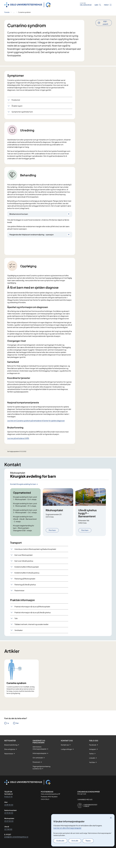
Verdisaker (18, 630)
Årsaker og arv (17, 106)
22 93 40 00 (8, 813)
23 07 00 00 (8, 821)
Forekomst (16, 100)
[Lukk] (110, 817)
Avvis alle (75, 841)
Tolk (16, 618)
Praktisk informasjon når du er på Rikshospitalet (32, 606)
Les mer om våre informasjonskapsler (67, 828)
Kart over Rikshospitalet (23, 555)
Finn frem (52, 530)
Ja (8, 723)
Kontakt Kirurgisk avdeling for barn (23, 484)
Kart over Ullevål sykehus (23, 561)
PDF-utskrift (105, 22)
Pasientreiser (19, 590)
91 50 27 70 (8, 797)
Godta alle (60, 841)
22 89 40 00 (8, 805)
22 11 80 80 (8, 829)
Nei (17, 723)
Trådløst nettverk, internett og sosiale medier (31, 624)
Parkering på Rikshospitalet (24, 579)
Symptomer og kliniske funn (22, 112)
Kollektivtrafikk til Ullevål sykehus (26, 573)
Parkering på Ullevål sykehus (25, 584)
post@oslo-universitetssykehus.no (16, 837)
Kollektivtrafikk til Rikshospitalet (26, 567)
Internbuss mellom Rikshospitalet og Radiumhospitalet (35, 549)
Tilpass (88, 841)
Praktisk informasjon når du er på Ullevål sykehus (32, 612)
